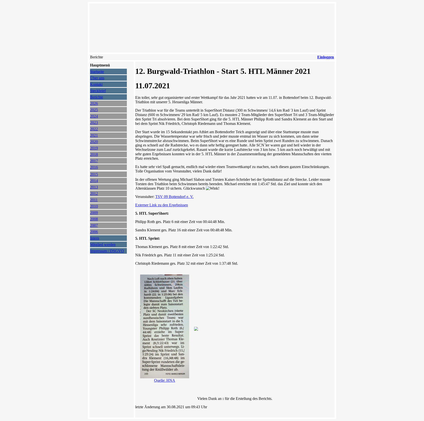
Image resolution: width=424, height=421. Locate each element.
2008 (94, 219)
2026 (94, 103)
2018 (94, 154)
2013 (94, 187)
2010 (94, 206)
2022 (94, 129)
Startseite (97, 71)
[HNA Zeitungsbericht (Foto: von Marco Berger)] (164, 377)
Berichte (96, 97)
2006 (94, 232)
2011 (94, 200)
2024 (94, 116)
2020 (94, 142)
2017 (94, 161)
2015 (94, 174)
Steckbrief (98, 91)
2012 (94, 193)
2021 (94, 135)
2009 (94, 212)
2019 (94, 148)
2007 (94, 225)
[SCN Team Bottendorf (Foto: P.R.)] (196, 329)
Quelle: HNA (164, 380)
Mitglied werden (103, 244)
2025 (94, 110)
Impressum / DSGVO (107, 251)
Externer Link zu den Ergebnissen (161, 205)
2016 (94, 167)
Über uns (97, 78)
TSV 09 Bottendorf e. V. (174, 197)
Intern (94, 238)
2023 (94, 122)
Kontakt (96, 84)
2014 (94, 181)
